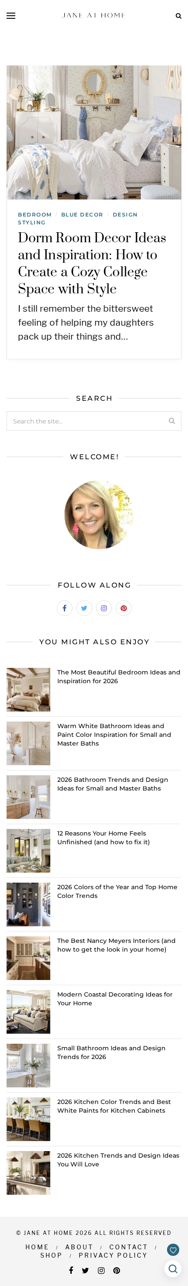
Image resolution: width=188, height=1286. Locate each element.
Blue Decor (82, 214)
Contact (128, 1247)
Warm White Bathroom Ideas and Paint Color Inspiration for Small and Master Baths (114, 734)
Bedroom (35, 214)
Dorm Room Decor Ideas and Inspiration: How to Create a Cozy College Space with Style (92, 264)
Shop (51, 1255)
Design (125, 214)
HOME (37, 1247)
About (79, 1247)
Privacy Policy (113, 1255)
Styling (32, 222)
